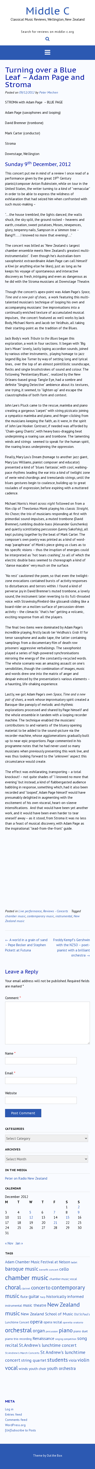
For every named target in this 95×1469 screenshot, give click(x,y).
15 (67, 1217)
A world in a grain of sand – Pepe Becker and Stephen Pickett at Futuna (26, 945)
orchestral (18, 1330)
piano (66, 1330)
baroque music (21, 1268)
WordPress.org (15, 1425)
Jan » (19, 1243)
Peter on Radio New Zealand (26, 1178)
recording (25, 1339)
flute (24, 1296)
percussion (52, 1331)
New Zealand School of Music (47, 1314)
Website (11, 1093)
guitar (34, 1296)
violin (83, 1360)
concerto (40, 1287)
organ (39, 1331)
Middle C (48, 10)
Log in (9, 1409)
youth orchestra (61, 1368)
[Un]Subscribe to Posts (20, 1430)
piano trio (11, 1339)
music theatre (34, 1305)
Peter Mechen (48, 92)
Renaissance (43, 1338)
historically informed (65, 1296)
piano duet (81, 1331)
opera (36, 1321)
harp (42, 1297)
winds (23, 1368)
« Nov (9, 1243)
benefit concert (48, 1269)
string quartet (33, 1360)
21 (55, 1222)
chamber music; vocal (63, 1279)
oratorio (78, 1322)
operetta (67, 1322)
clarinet (26, 1288)
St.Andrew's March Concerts (22, 1353)
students (57, 1359)
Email (10, 1073)
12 (31, 1217)
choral (13, 1287)
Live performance (30, 911)
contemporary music (40, 916)
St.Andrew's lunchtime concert (48, 1345)
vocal (11, 1368)
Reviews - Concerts (55, 911)
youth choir (37, 1368)
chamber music (15, 916)
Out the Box (54, 1456)
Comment (13, 998)
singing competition (65, 1339)
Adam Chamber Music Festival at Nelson (37, 1261)
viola (73, 1360)
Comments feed (16, 1420)
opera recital (53, 1322)
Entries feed (13, 1414)
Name (10, 1053)
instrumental (63, 916)
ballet (74, 1262)
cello (64, 1269)
